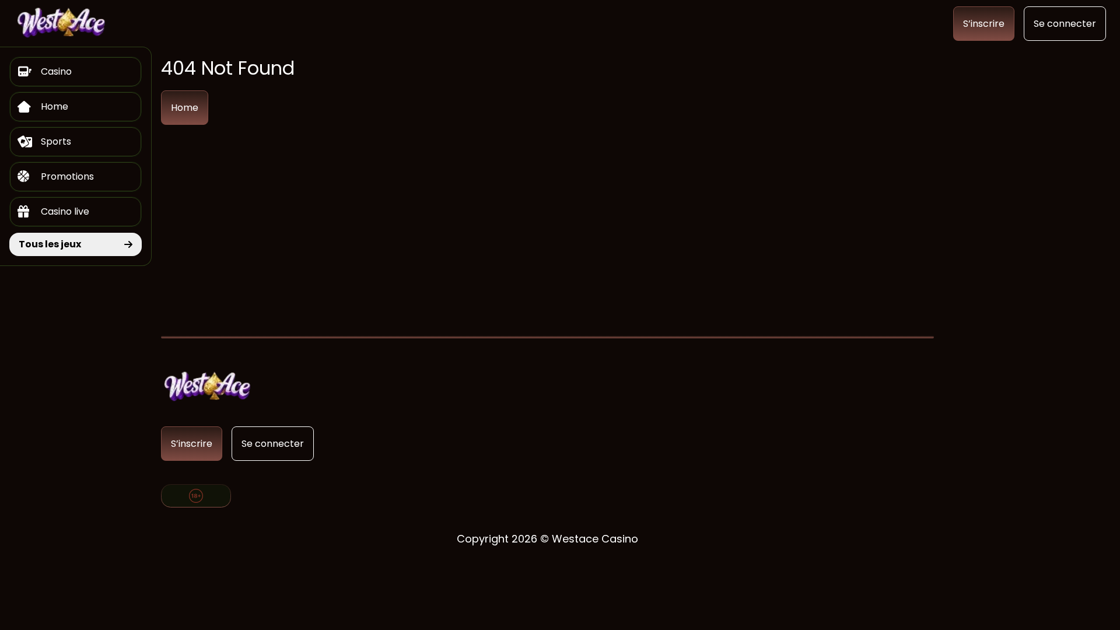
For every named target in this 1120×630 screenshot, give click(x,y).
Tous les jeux (50, 244)
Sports (56, 141)
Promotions (67, 176)
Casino (56, 71)
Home (54, 106)
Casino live (65, 211)
